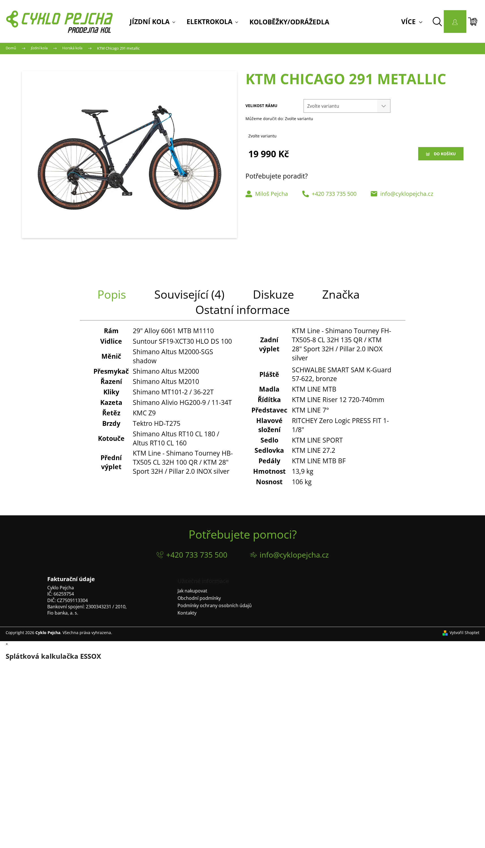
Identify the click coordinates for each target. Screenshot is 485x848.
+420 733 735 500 (334, 193)
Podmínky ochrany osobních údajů (215, 605)
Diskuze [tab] (273, 294)
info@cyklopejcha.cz (406, 193)
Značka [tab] (341, 294)
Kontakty (187, 613)
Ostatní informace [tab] (242, 309)
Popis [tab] (111, 294)
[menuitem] (152, 22)
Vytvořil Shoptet (464, 632)
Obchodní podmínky (199, 598)
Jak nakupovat (192, 591)
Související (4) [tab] (189, 294)
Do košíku (445, 153)
